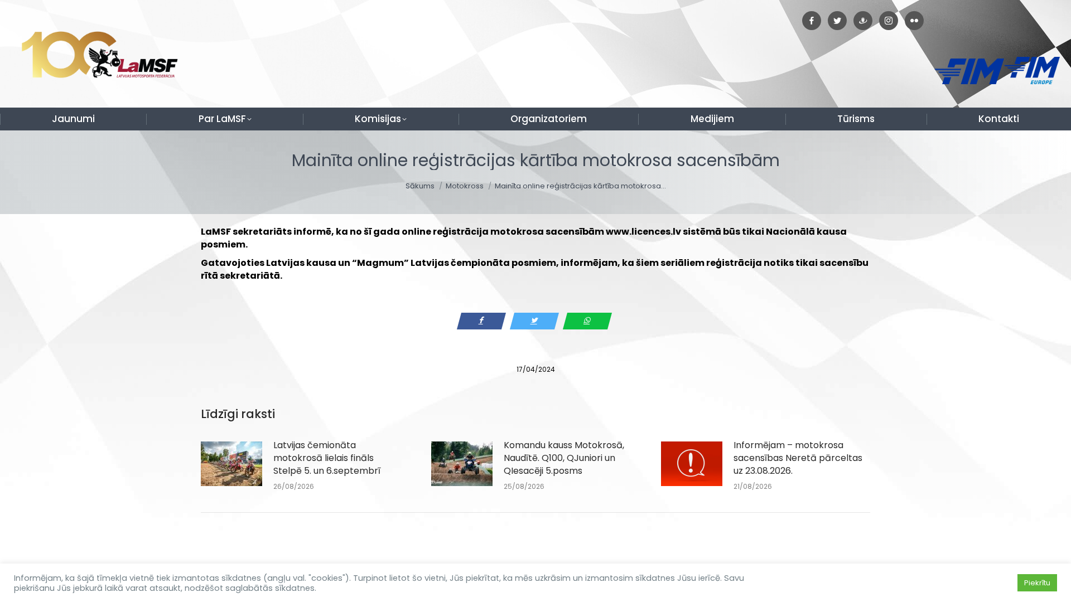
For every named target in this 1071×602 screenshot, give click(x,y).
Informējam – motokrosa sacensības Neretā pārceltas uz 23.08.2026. (798, 458)
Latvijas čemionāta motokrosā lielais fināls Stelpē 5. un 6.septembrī (326, 458)
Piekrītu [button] (1037, 582)
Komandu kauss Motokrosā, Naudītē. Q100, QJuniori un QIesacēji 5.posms (564, 458)
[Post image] (231, 463)
